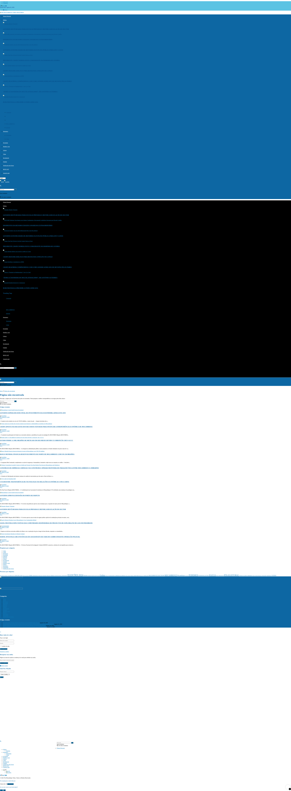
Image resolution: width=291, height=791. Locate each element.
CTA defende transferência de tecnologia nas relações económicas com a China (34, 482)
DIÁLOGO (49, 575)
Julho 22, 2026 (5, 513)
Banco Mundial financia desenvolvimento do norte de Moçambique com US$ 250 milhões (37, 454)
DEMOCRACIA (35, 575)
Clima (4, 154)
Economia (5, 142)
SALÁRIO (245, 575)
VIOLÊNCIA (269, 575)
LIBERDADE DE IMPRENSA (120, 575)
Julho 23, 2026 (5, 486)
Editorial (5, 556)
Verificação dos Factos (8, 165)
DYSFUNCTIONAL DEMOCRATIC (61, 575)
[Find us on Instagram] (4, 6)
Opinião (5, 161)
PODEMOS (193, 575)
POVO (217, 575)
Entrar (5, 10)
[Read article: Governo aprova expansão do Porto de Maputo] (145, 492)
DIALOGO (40, 575)
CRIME (30, 575)
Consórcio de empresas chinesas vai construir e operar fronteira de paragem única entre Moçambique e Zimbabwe (49, 468)
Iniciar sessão (4, 665)
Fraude (98, 575)
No (4, 790)
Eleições (8, 127)
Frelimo (102, 575)
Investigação (6, 158)
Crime (7, 139)
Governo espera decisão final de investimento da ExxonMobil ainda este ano (33, 413)
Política (5, 20)
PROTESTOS (221, 575)
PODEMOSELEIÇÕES (203, 575)
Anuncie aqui (6, 173)
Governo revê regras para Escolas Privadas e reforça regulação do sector (36, 29)
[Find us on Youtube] (6, 6)
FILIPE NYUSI (94, 575)
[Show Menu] (0, 378)
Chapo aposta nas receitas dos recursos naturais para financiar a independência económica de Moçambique (46, 426)
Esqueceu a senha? (4, 651)
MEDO (137, 575)
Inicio (1, 391)
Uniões (253, 575)
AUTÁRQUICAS (11, 575)
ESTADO (89, 575)
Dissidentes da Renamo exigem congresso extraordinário (27, 39)
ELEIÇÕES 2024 (75, 575)
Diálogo (52, 575)
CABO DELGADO (18, 575)
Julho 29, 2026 (5, 472)
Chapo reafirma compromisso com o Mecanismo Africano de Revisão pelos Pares (37, 81)
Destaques (5, 553)
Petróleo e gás (6, 146)
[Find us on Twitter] (2, 6)
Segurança (5, 131)
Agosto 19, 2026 (5, 444)
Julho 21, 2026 (5, 541)
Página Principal (7, 16)
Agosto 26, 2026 (5, 417)
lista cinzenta (128, 575)
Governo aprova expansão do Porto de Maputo (20, 495)
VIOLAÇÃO (264, 575)
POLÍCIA (212, 575)
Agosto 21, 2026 (5, 431)
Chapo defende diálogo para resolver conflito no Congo (28, 71)
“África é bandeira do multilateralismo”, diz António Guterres (30, 91)
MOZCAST (6, 169)
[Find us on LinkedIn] (3, 6)
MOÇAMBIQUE (10, 123)
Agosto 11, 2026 (5, 458)
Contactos (5, 3)
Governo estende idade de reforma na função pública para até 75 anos (33, 50)
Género (5, 150)
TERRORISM (249, 575)
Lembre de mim (5, 646)
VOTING (273, 575)
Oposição (186, 575)
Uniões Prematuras (258, 575)
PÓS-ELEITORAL (231, 575)
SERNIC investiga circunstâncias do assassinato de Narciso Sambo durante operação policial (40, 537)
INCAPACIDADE (111, 575)
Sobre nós (5, 2)
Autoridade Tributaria (4, 575)
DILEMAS (44, 575)
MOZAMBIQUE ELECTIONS (156, 575)
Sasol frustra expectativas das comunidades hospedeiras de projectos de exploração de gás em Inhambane (46, 523)
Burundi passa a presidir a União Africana (20, 102)
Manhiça (132, 575)
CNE (24, 575)
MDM (135, 575)
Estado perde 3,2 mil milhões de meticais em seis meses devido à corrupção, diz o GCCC (36, 440)
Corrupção (8, 112)
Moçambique (181, 575)
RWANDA (241, 575)
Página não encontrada (9, 391)
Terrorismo (8, 135)
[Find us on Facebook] (0, 6)
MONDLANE (145, 575)
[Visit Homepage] (12, 12)
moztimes (4, 415)
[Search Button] (0, 185)
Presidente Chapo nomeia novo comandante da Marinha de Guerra (31, 60)
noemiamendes (5, 526)
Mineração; (141, 575)
